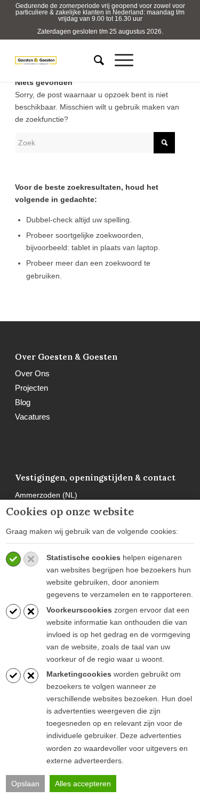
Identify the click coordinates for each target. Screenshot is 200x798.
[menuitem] (93, 60)
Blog (22, 402)
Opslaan (25, 783)
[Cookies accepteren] (13, 559)
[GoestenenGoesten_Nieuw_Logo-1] (47, 60)
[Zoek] (93, 60)
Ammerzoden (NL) (46, 495)
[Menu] (118, 60)
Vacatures (32, 416)
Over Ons (32, 373)
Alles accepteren (83, 783)
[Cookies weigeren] (30, 559)
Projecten (31, 387)
